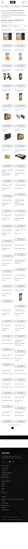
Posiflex (3, 483)
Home (2, 6)
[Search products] (22, 2)
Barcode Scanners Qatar (19, 229)
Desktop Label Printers (7, 472)
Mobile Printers (5, 477)
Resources (4, 519)
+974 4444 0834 (22, 15)
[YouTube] (9, 461)
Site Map (15, 519)
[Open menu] (2, 2)
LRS (3, 490)
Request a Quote (5, 509)
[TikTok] (13, 461)
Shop (20, 519)
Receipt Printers (5, 475)
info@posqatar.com (8, 17)
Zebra (3, 488)
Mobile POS (10, 69)
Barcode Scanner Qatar (19, 259)
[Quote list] (25, 2)
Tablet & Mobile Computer (19, 184)
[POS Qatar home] (12, 2)
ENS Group (4, 492)
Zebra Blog (10, 519)
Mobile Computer (4, 69)
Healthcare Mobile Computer (6, 49)
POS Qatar (6, 453)
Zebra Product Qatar (15, 6)
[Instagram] (3, 461)
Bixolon (3, 486)
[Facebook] (6, 461)
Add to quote (7, 45)
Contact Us (4, 507)
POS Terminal (5, 468)
